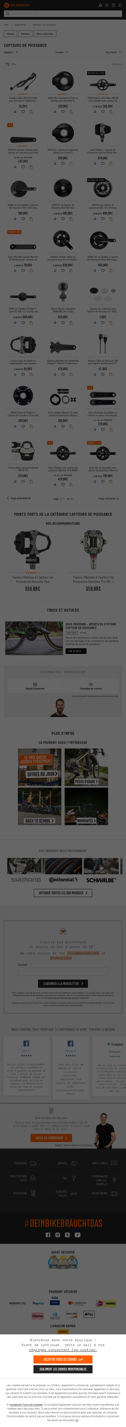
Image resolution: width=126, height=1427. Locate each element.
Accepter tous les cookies (60, 1359)
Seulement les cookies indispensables (63, 1369)
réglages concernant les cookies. (63, 1350)
